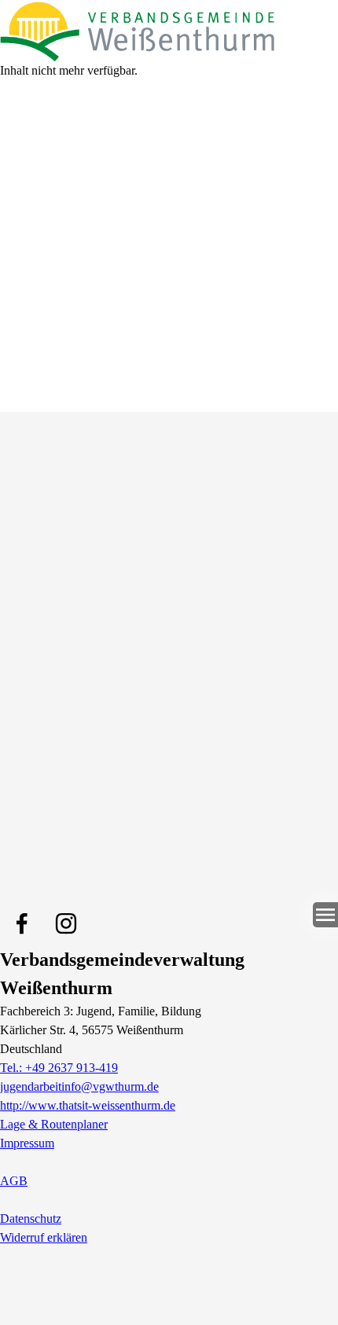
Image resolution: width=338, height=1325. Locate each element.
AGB (14, 1180)
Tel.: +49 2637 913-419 (59, 1067)
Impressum (27, 1143)
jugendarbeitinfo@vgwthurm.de (79, 1086)
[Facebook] (22, 923)
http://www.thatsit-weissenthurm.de (87, 1105)
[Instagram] (66, 923)
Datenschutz (30, 1218)
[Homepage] (169, 30)
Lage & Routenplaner (54, 1124)
